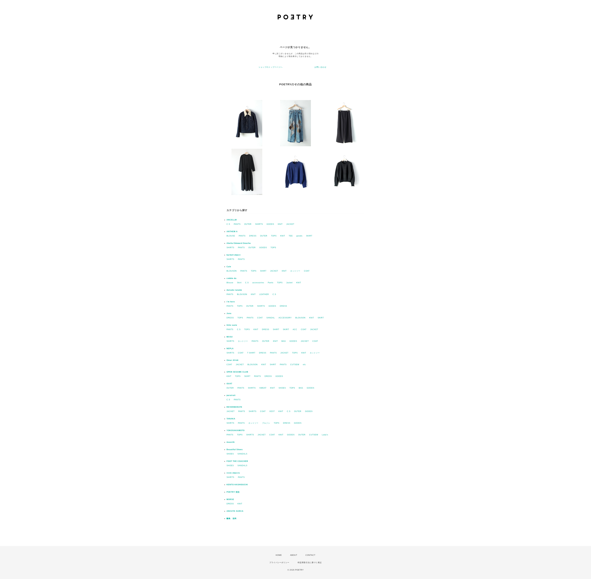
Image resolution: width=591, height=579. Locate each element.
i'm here (231, 302)
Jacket (289, 283)
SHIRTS (259, 224)
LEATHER (264, 294)
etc (304, 364)
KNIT (280, 224)
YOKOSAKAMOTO (236, 430)
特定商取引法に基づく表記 (310, 562)
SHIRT (263, 271)
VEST (272, 411)
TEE (291, 236)
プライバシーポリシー (279, 562)
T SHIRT (251, 353)
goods (299, 236)
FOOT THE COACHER (237, 461)
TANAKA (231, 419)
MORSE (230, 499)
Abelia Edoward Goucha (239, 243)
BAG (283, 341)
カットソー (295, 271)
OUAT (229, 384)
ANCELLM (232, 220)
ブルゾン (266, 423)
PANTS (237, 224)
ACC (295, 329)
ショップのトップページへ (271, 67)
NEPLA (230, 348)
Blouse (230, 283)
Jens (229, 313)
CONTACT (310, 555)
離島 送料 (232, 518)
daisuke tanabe (234, 290)
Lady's (325, 435)
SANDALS (242, 454)
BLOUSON (232, 271)
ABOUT (293, 555)
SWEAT (262, 388)
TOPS (274, 236)
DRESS (252, 236)
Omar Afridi (232, 360)
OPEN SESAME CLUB (237, 372)
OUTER (247, 224)
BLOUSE (231, 236)
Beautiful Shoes (235, 449)
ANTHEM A (232, 231)
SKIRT (309, 236)
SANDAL (270, 318)
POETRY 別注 (233, 492)
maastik (231, 442)
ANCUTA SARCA (235, 511)
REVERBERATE (234, 407)
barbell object (234, 255)
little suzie (232, 325)
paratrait (231, 395)
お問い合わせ (320, 67)
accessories (258, 283)
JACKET (290, 224)
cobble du (231, 278)
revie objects (233, 473)
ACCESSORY (285, 318)
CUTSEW (294, 364)
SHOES (282, 388)
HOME (279, 555)
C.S (228, 224)
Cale (229, 267)
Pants (270, 283)
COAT (307, 271)
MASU (230, 337)
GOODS (270, 224)
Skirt (239, 283)
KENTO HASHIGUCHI (237, 485)
